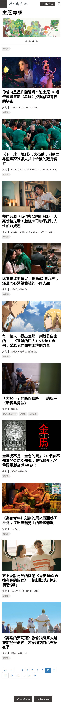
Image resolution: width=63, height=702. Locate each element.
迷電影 (6, 49)
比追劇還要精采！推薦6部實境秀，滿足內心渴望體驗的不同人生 (30, 281)
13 (11, 675)
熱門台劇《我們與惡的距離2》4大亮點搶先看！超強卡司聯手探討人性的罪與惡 (29, 221)
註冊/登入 (48, 4)
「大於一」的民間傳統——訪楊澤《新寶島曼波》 (29, 400)
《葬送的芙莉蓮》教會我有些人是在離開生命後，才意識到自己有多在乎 (29, 642)
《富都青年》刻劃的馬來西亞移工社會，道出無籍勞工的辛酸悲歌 (29, 520)
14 (18, 675)
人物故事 (33, 414)
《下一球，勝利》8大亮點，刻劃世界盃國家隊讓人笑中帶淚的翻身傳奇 (30, 158)
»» (35, 675)
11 (54, 670)
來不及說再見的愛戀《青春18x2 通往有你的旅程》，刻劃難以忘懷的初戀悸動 (30, 580)
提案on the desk (9, 414)
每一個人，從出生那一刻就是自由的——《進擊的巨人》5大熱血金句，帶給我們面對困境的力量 (29, 340)
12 (5, 675)
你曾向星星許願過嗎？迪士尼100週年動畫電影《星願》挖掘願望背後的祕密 (30, 96)
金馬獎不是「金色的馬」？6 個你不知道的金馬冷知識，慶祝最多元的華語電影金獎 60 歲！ (31, 460)
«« (5, 670)
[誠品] (19, 3)
